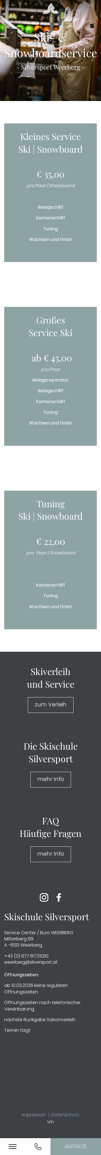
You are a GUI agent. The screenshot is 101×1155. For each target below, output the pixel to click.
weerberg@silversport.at (31, 962)
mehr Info (50, 779)
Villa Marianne (50, 1122)
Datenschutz (65, 1115)
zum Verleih (50, 704)
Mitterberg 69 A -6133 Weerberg (23, 942)
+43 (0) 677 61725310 (26, 956)
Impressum (34, 1115)
